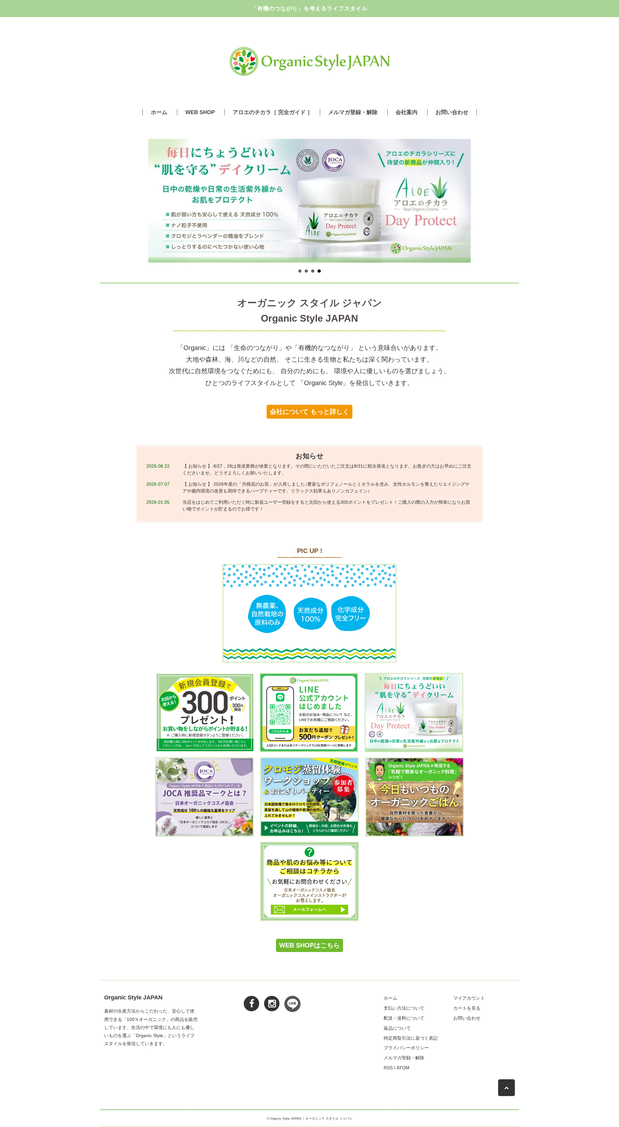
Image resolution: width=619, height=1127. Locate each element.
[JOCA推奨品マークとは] (204, 797)
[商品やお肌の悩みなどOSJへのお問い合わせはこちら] (309, 881)
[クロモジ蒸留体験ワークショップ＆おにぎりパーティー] (309, 797)
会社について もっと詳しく (309, 411)
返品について (397, 1028)
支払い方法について (404, 1008)
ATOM (403, 1067)
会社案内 (407, 112)
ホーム (159, 112)
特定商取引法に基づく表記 (411, 1038)
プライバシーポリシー (406, 1047)
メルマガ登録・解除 (353, 112)
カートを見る (466, 1008)
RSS (388, 1067)
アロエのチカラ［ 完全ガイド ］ (273, 112)
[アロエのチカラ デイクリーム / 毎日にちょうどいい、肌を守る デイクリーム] (414, 712)
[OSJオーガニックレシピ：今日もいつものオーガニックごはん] (414, 797)
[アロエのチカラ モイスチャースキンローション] (309, 613)
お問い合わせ (452, 112)
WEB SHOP (200, 112)
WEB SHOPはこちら (309, 945)
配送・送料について (404, 1018)
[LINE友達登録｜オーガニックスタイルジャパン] (309, 712)
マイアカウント (469, 998)
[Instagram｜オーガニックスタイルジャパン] (268, 998)
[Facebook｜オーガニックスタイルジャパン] (248, 998)
